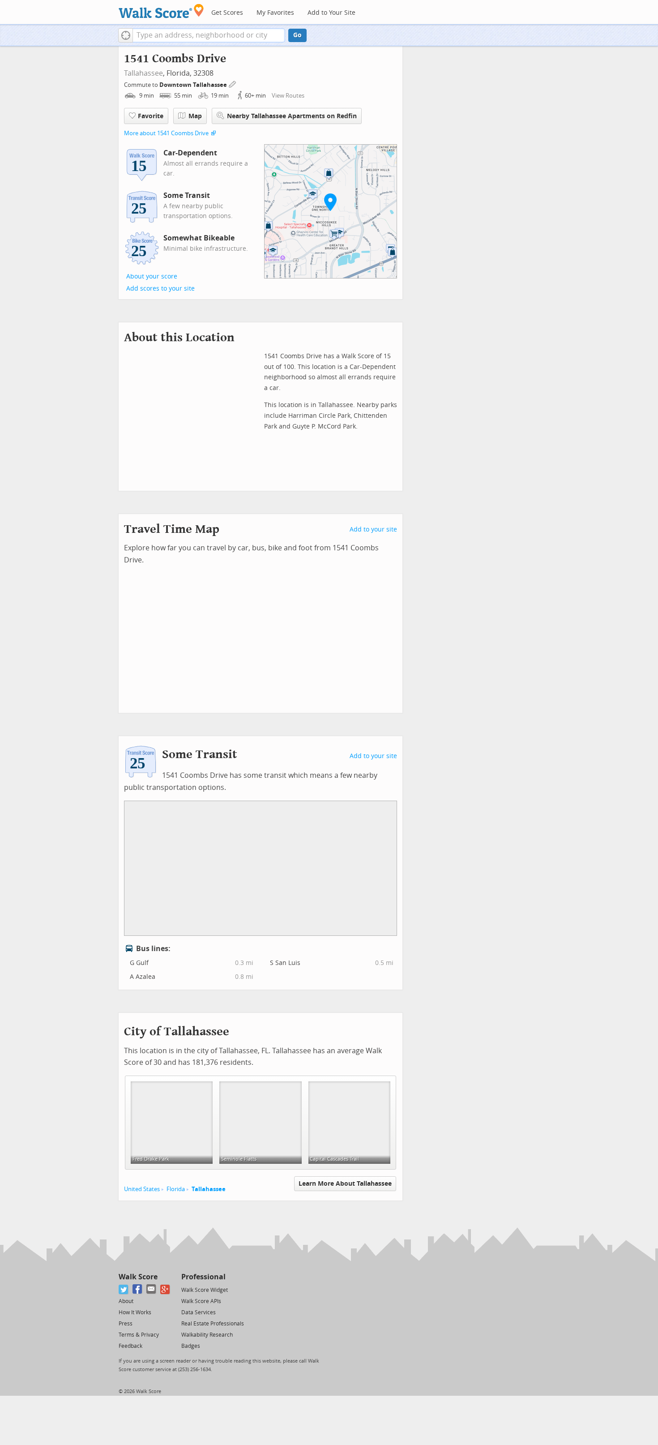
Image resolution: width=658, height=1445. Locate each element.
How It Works (135, 1312)
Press (125, 1324)
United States (142, 1189)
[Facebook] (137, 1289)
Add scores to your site (160, 288)
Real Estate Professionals (212, 1324)
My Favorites (275, 13)
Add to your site (373, 529)
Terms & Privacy (139, 1335)
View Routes (288, 95)
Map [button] (195, 116)
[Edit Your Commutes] (232, 83)
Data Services (198, 1312)
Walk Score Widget (204, 1290)
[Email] (151, 1289)
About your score (151, 276)
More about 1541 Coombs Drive (166, 133)
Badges (190, 1346)
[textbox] (208, 35)
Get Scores (227, 13)
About (126, 1301)
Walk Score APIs (201, 1301)
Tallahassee (143, 73)
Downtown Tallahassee (193, 84)
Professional (203, 1277)
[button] (125, 35)
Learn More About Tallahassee (345, 1184)
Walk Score (138, 1277)
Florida (176, 1189)
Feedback (130, 1346)
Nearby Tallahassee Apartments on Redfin (292, 116)
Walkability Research (207, 1335)
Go (297, 35)
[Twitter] (124, 1289)
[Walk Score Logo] (161, 11)
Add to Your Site (331, 13)
